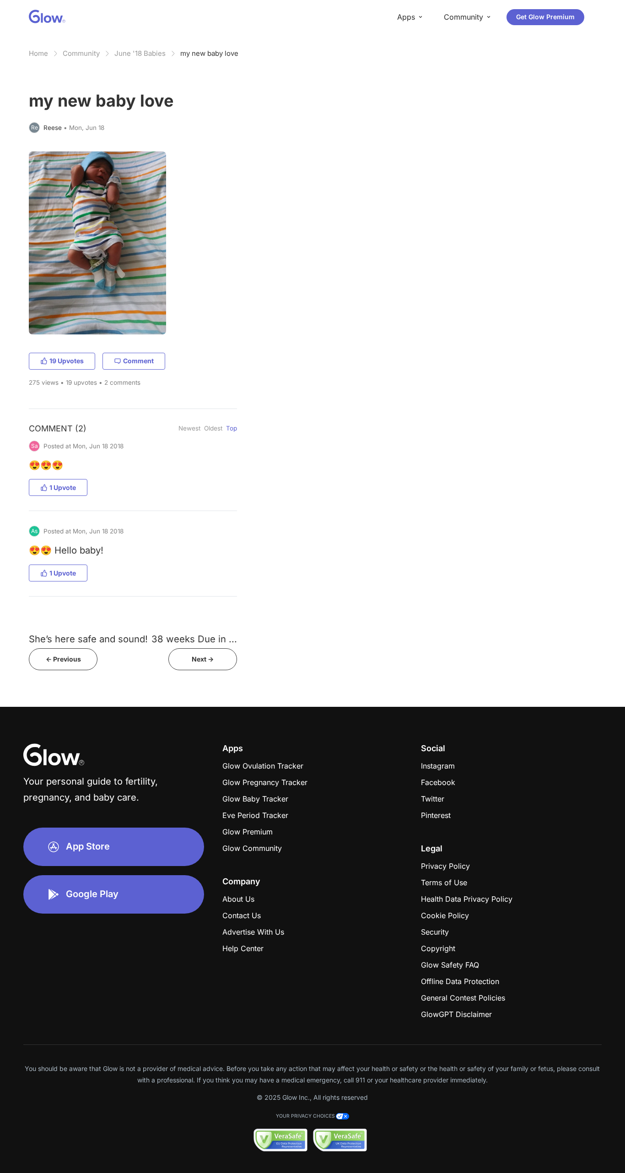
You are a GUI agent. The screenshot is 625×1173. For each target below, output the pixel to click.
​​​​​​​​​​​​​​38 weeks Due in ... (194, 639)
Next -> (203, 659)
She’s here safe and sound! (88, 639)
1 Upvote (62, 487)
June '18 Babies (140, 53)
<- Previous (63, 659)
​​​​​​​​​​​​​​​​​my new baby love (209, 53)
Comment (138, 361)
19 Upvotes (66, 361)
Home (38, 53)
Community (81, 53)
